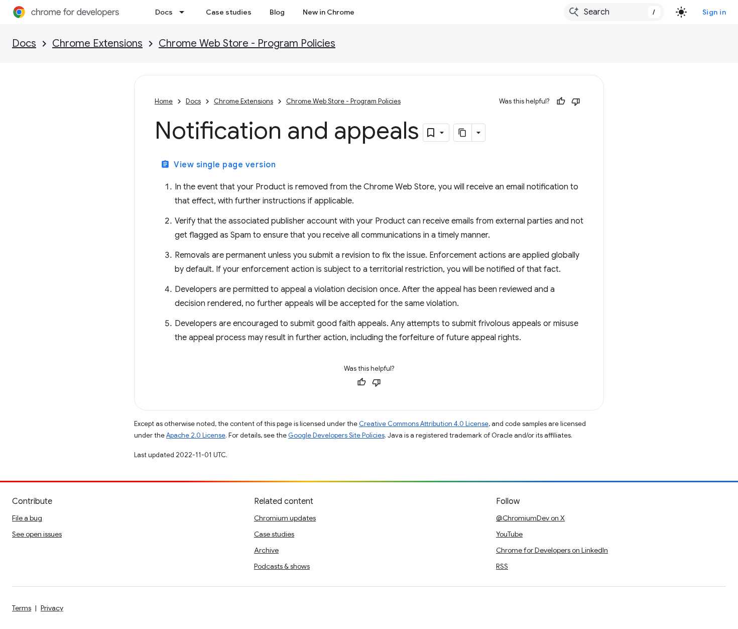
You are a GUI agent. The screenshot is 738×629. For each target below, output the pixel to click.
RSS (502, 566)
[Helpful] (560, 101)
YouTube (509, 534)
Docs (164, 12)
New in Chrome (328, 12)
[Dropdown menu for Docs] (185, 12)
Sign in (714, 12)
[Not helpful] (575, 101)
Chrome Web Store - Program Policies (247, 43)
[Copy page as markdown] (463, 132)
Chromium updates (285, 517)
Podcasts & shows (282, 566)
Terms (21, 608)
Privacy (52, 608)
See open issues (37, 534)
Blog (277, 12)
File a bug (27, 517)
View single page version (218, 165)
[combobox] (614, 12)
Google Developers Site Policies (336, 435)
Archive (266, 550)
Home (164, 101)
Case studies (229, 12)
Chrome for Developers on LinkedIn (552, 550)
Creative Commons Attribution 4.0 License (423, 424)
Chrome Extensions (97, 43)
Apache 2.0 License (195, 435)
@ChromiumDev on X (530, 517)
